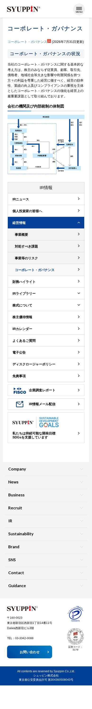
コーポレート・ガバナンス (27, 42)
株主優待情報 (22, 317)
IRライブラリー (24, 293)
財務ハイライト (24, 282)
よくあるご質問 (24, 340)
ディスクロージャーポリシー (34, 364)
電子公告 (19, 352)
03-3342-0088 (24, 638)
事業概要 (21, 234)
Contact (16, 572)
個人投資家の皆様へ (27, 211)
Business (16, 494)
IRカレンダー (22, 329)
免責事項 (19, 376)
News (13, 481)
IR (10, 520)
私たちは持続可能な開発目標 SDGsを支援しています (34, 435)
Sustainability (20, 533)
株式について (22, 305)
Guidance (17, 585)
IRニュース (21, 199)
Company (17, 468)
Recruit (15, 507)
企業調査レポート (42, 390)
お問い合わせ (30, 652)
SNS (12, 559)
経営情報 (19, 223)
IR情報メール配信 (42, 404)
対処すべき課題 (26, 246)
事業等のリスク (26, 258)
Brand (13, 546)
